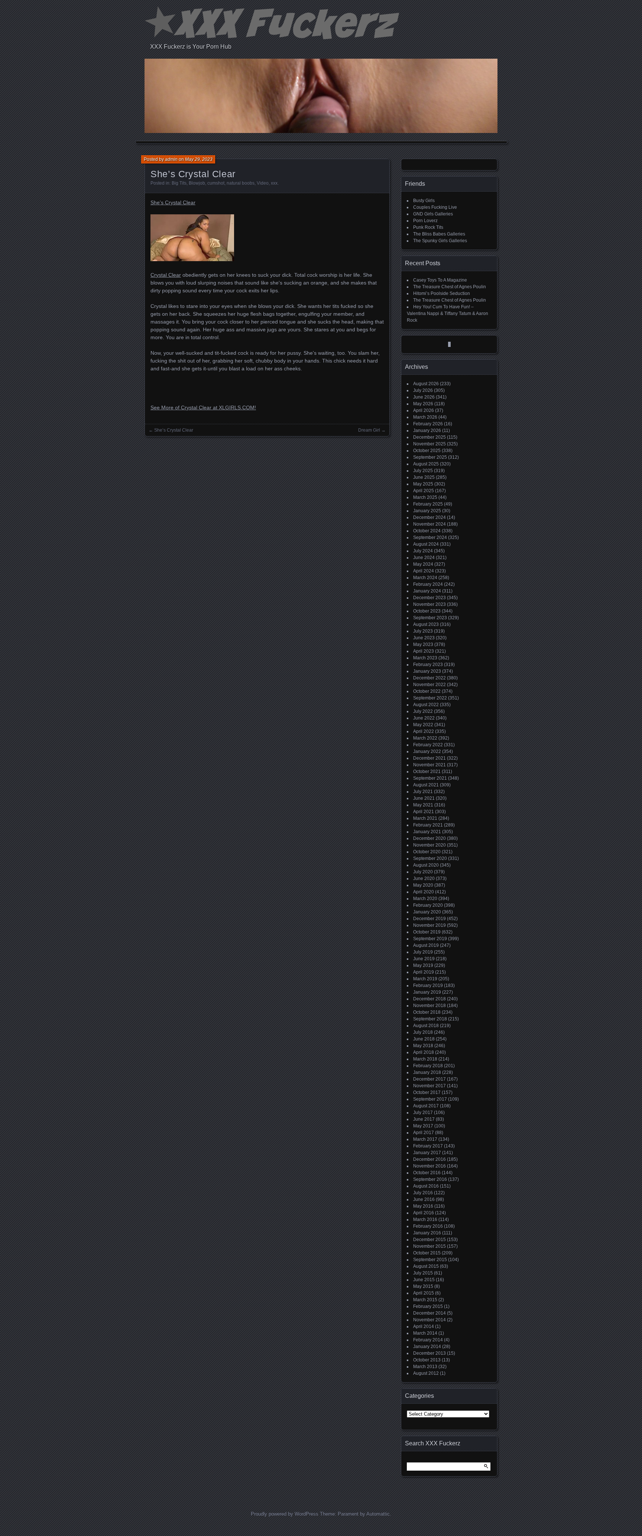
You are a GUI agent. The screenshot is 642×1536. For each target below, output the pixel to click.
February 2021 (428, 825)
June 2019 (424, 958)
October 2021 (427, 771)
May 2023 (423, 644)
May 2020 (423, 885)
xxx (274, 183)
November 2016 (429, 1166)
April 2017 (423, 1132)
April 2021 (423, 811)
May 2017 (423, 1126)
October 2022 (427, 691)
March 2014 (425, 1333)
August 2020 (426, 865)
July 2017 (423, 1112)
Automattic (378, 1514)
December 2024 (429, 517)
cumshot (215, 183)
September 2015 (430, 1259)
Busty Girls (424, 200)
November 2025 (429, 443)
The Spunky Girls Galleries (440, 240)
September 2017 (430, 1099)
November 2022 (429, 684)
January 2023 (427, 671)
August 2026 (426, 383)
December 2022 (429, 678)
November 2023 (429, 604)
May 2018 (423, 1045)
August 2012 (426, 1373)
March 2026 (425, 417)
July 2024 (423, 550)
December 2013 (429, 1353)
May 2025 (423, 484)
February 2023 (428, 664)
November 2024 (429, 524)
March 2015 (425, 1299)
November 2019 (429, 925)
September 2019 (430, 938)
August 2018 (426, 1025)
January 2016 (427, 1232)
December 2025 (429, 437)
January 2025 (427, 510)
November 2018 (429, 1005)
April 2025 (423, 490)
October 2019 (427, 932)
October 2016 (427, 1172)
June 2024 (424, 557)
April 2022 (423, 731)
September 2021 (430, 778)
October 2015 (427, 1253)
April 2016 (423, 1212)
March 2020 (425, 898)
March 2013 (425, 1366)
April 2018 (423, 1052)
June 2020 (424, 878)
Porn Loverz (425, 220)
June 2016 (424, 1199)
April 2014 (423, 1326)
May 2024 (423, 564)
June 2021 (424, 798)
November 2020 (429, 845)
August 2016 (426, 1186)
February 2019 (428, 985)
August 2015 (426, 1266)
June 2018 (424, 1039)
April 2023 (423, 651)
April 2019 (423, 972)
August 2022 (426, 704)
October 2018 (427, 1012)
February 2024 (428, 584)
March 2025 (425, 497)
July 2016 (423, 1192)
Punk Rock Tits (428, 227)
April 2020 (423, 891)
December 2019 (429, 918)
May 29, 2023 (199, 159)
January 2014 (427, 1346)
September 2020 (430, 858)
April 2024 (423, 571)
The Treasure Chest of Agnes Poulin (449, 286)
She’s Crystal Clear (173, 430)
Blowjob (197, 183)
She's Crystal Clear (172, 202)
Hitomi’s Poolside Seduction (441, 293)
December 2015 (429, 1239)
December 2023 (429, 597)
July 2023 (423, 631)
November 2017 (429, 1085)
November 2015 (429, 1246)
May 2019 (423, 965)
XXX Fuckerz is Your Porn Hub (190, 46)
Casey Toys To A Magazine (440, 280)
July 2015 (423, 1273)
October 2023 (427, 611)
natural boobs (240, 183)
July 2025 (423, 470)
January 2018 (427, 1072)
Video (263, 183)
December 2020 (429, 838)
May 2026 (423, 403)
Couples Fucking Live (435, 207)
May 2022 (423, 724)
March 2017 (425, 1139)
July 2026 (423, 390)
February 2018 (428, 1065)
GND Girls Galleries (433, 214)
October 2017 (427, 1092)
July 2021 (423, 791)
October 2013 (427, 1360)
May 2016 (423, 1206)
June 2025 (424, 477)
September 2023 (430, 617)
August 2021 (426, 785)
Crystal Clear (165, 275)
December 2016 (429, 1159)
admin (171, 159)
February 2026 (428, 423)
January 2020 (427, 912)
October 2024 (427, 530)
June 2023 (424, 637)
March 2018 (425, 1059)
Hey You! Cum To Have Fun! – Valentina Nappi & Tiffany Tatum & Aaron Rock (447, 313)
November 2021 (429, 764)
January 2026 (427, 430)
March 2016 (425, 1219)
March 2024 (425, 577)
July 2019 (423, 952)
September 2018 (430, 1019)
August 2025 (426, 464)
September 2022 (430, 698)
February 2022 (428, 744)
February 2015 (428, 1306)
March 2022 (425, 738)
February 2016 (428, 1226)
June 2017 (424, 1119)
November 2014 (429, 1319)
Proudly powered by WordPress (284, 1514)
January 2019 (427, 992)
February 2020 (428, 905)
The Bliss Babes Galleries (439, 234)
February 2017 (428, 1146)
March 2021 (425, 818)
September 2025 (430, 457)
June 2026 (424, 397)
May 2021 (423, 805)
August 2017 (426, 1105)
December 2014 (429, 1313)
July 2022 (423, 711)
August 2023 (426, 624)
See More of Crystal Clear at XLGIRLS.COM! (203, 407)
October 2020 (427, 851)
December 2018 (429, 998)
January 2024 (427, 591)
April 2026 (423, 410)
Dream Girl (369, 430)
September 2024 (430, 537)
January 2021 (427, 831)
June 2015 (424, 1279)
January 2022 (427, 751)
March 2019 (425, 978)
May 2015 (423, 1286)
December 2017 (429, 1079)
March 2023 (425, 657)
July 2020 (423, 871)
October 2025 (427, 450)
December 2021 (429, 758)
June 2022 (424, 718)
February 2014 (428, 1339)
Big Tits (179, 183)
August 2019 (426, 945)
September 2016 (430, 1179)
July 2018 (423, 1032)
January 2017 (427, 1152)
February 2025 (428, 504)
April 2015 (423, 1293)
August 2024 (426, 544)
